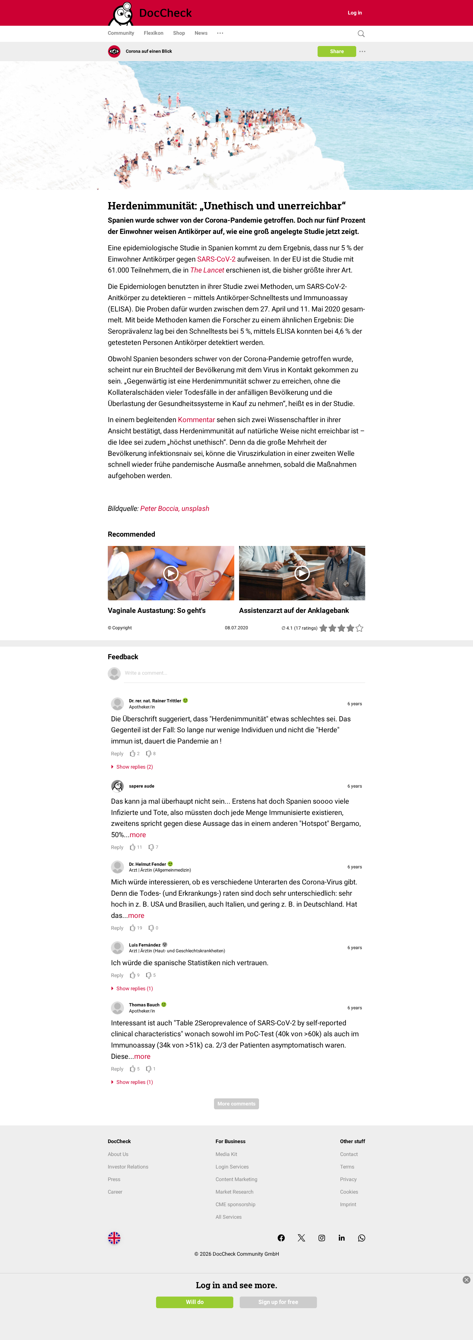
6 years (355, 703)
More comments (236, 1104)
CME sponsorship (235, 1204)
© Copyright (120, 627)
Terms (347, 1167)
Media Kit (226, 1154)
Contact (349, 1154)
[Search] (359, 34)
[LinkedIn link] (341, 1238)
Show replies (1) (133, 988)
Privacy (348, 1179)
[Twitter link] (301, 1238)
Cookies (349, 1192)
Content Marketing (236, 1179)
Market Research (235, 1192)
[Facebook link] (281, 1238)
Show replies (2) (133, 767)
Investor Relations (128, 1167)
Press (114, 1179)
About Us (118, 1154)
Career (115, 1192)
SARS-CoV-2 (216, 259)
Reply (117, 754)
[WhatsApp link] (361, 1238)
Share (337, 51)
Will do (195, 1302)
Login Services (232, 1167)
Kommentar (196, 420)
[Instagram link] (321, 1238)
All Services (229, 1217)
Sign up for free (278, 1302)
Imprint (348, 1204)
